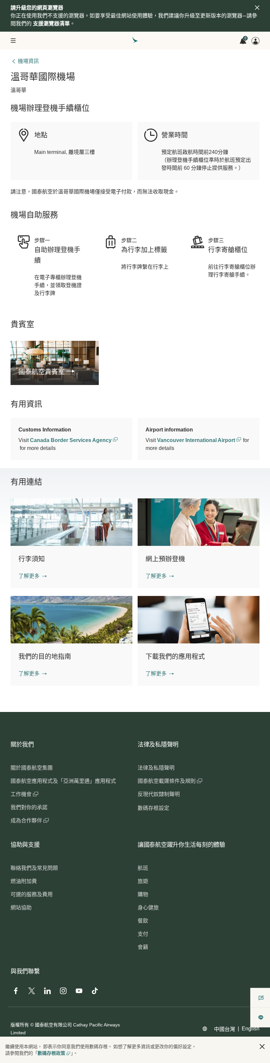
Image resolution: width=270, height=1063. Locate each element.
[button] (32, 576)
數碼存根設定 (153, 808)
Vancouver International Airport (196, 440)
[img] (257, 7)
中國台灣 (224, 1029)
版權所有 (20, 1024)
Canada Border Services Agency (71, 440)
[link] (54, 372)
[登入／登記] (255, 41)
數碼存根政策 (51, 1053)
